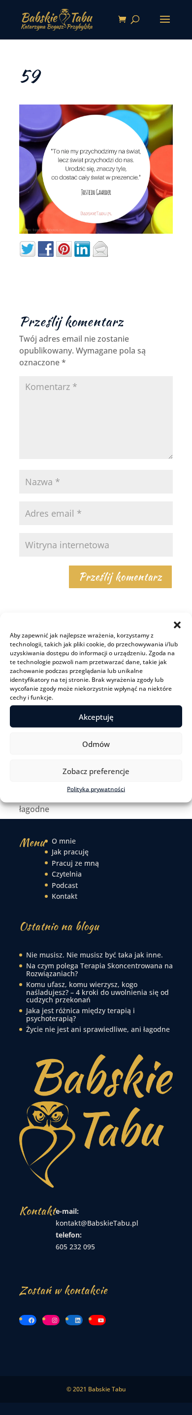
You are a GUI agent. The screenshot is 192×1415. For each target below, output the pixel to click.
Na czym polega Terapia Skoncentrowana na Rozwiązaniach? (99, 969)
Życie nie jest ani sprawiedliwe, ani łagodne (98, 1029)
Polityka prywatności (96, 789)
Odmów (96, 743)
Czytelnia (67, 874)
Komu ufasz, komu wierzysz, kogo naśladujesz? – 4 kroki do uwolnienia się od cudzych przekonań (97, 992)
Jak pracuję (70, 851)
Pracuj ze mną (75, 863)
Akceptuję (96, 716)
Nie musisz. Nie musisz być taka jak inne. (94, 954)
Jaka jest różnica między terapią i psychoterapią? (80, 1014)
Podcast (65, 885)
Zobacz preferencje (96, 771)
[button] (177, 625)
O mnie (64, 841)
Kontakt (64, 896)
